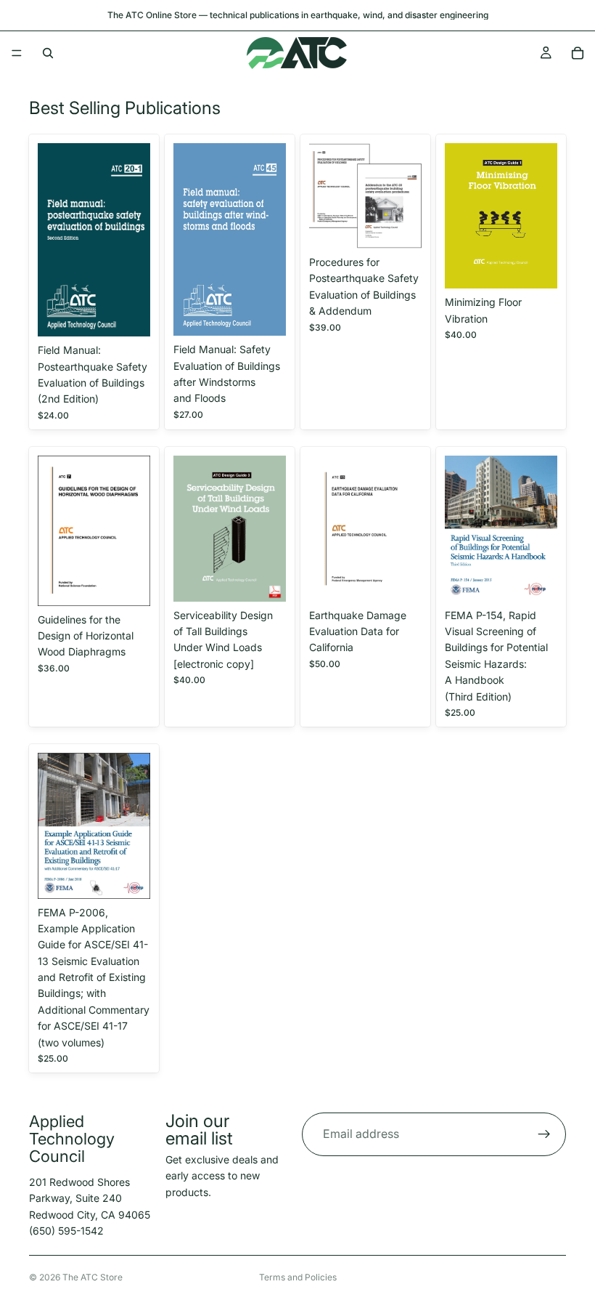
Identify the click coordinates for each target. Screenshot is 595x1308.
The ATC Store (92, 1277)
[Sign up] (544, 1134)
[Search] (48, 53)
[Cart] (578, 53)
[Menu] (16, 53)
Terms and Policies (298, 1277)
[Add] (128, 314)
